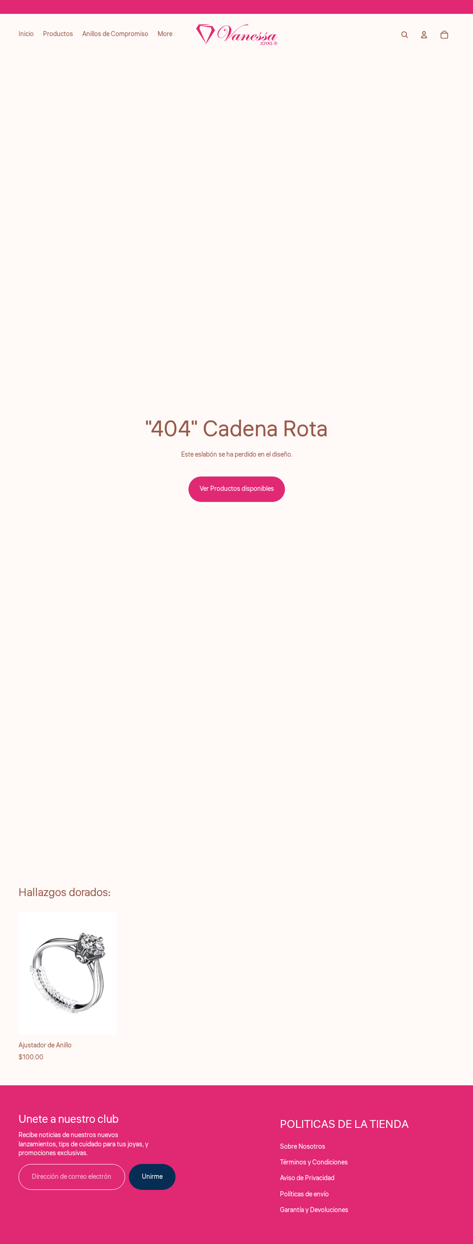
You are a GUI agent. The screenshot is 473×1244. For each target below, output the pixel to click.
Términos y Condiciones (314, 1162)
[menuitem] (26, 35)
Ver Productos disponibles (237, 489)
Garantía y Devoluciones (314, 1210)
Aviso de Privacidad (307, 1178)
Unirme (152, 1177)
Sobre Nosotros (302, 1146)
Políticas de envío (304, 1194)
